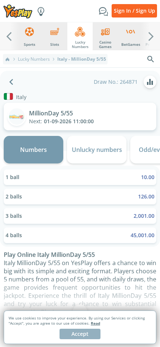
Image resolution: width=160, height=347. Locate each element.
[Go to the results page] (150, 82)
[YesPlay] (17, 10)
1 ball (80, 177)
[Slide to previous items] (9, 36)
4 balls (80, 235)
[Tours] (40, 10)
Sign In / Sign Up (134, 10)
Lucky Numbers (34, 59)
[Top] (7, 59)
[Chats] (103, 10)
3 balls (80, 215)
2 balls (80, 196)
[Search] (150, 59)
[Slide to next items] (151, 36)
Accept (80, 333)
